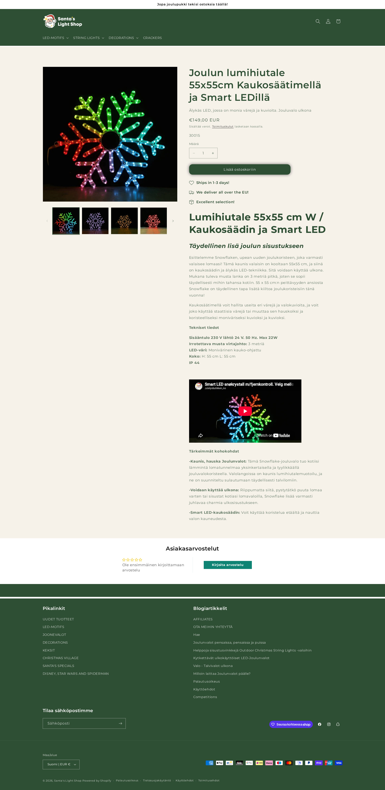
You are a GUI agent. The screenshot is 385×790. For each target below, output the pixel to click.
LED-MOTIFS (53, 627)
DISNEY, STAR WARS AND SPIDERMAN (76, 674)
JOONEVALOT (54, 635)
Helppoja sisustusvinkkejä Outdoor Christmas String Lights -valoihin (252, 650)
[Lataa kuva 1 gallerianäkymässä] (66, 220)
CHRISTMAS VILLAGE (61, 658)
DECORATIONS (55, 642)
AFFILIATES (203, 619)
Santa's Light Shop (68, 780)
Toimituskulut (223, 126)
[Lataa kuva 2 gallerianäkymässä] (95, 220)
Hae (196, 635)
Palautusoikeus (206, 681)
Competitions (205, 697)
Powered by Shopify (96, 780)
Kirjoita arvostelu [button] (227, 565)
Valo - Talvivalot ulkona (213, 666)
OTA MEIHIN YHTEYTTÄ (213, 627)
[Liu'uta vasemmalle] (47, 220)
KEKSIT (49, 650)
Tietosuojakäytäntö (157, 780)
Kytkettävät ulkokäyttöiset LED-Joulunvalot (231, 658)
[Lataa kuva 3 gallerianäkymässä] (124, 220)
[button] (55, 38)
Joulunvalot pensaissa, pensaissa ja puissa (229, 642)
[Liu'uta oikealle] (173, 220)
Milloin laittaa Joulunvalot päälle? (222, 674)
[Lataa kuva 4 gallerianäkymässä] (153, 220)
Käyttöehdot (204, 689)
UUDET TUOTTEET (58, 619)
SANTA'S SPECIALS (58, 666)
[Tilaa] (120, 723)
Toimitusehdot (208, 780)
